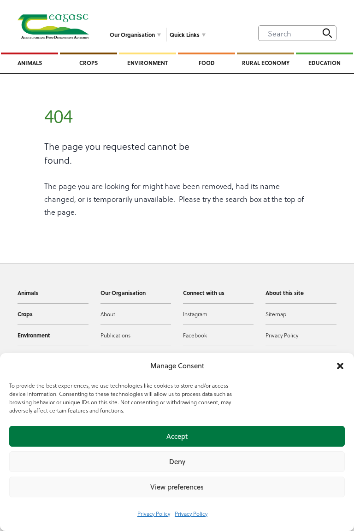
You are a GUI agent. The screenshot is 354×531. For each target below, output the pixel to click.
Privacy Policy (153, 513)
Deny (177, 461)
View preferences (177, 487)
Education (324, 63)
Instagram (195, 314)
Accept (177, 436)
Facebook (195, 335)
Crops (88, 63)
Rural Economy (265, 63)
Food (207, 63)
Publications (115, 335)
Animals (30, 63)
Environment (147, 63)
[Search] (327, 33)
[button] (340, 366)
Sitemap (276, 314)
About (107, 314)
